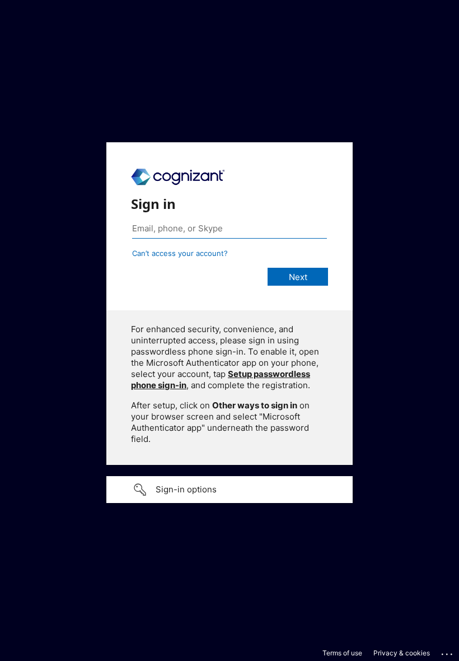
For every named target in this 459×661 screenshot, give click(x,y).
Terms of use (342, 653)
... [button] (448, 651)
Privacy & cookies (401, 653)
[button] (229, 489)
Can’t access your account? (180, 253)
